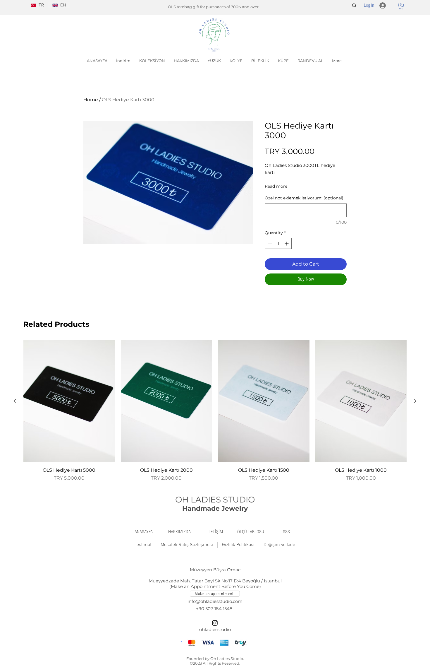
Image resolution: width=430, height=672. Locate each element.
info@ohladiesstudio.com (215, 601)
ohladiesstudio (215, 629)
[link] (401, 6)
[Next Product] (415, 401)
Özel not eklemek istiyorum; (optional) (304, 198)
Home (90, 99)
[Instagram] (215, 623)
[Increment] (287, 243)
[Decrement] (269, 243)
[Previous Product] (14, 401)
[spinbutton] (278, 243)
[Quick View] (69, 401)
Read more (276, 186)
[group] (215, 411)
